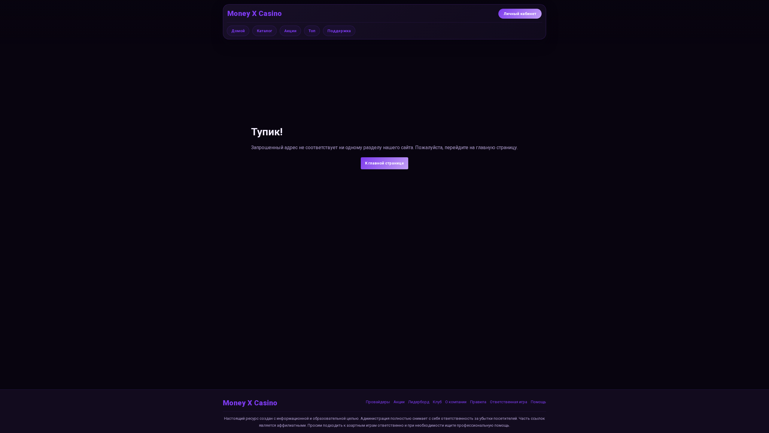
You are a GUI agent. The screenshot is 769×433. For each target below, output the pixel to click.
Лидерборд (418, 402)
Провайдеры (378, 402)
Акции (290, 31)
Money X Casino (254, 13)
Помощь (538, 402)
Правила (478, 402)
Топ (312, 31)
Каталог (264, 31)
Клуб (437, 402)
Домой (238, 31)
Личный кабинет (520, 13)
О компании (456, 402)
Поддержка (339, 31)
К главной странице (384, 163)
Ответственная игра (508, 402)
